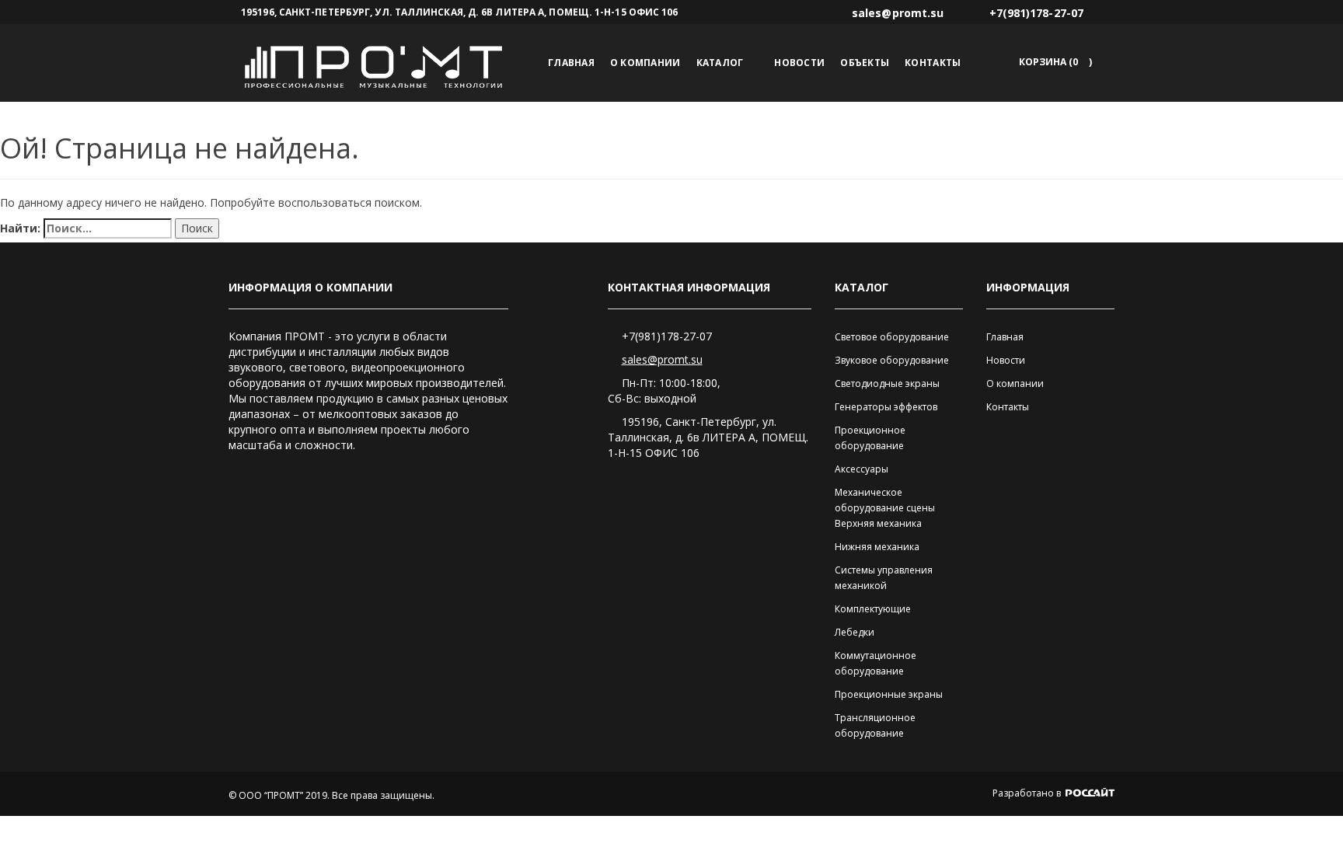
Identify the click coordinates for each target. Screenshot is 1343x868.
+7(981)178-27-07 (667, 336)
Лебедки (854, 632)
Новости (799, 62)
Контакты (933, 62)
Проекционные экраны (889, 694)
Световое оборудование (892, 336)
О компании (645, 62)
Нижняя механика (877, 546)
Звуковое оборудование (892, 360)
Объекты (864, 62)
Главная (571, 62)
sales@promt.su (662, 359)
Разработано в (1027, 793)
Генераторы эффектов (886, 406)
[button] (1053, 61)
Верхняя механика (878, 523)
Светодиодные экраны (887, 383)
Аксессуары (861, 469)
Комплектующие (873, 608)
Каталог (720, 62)
